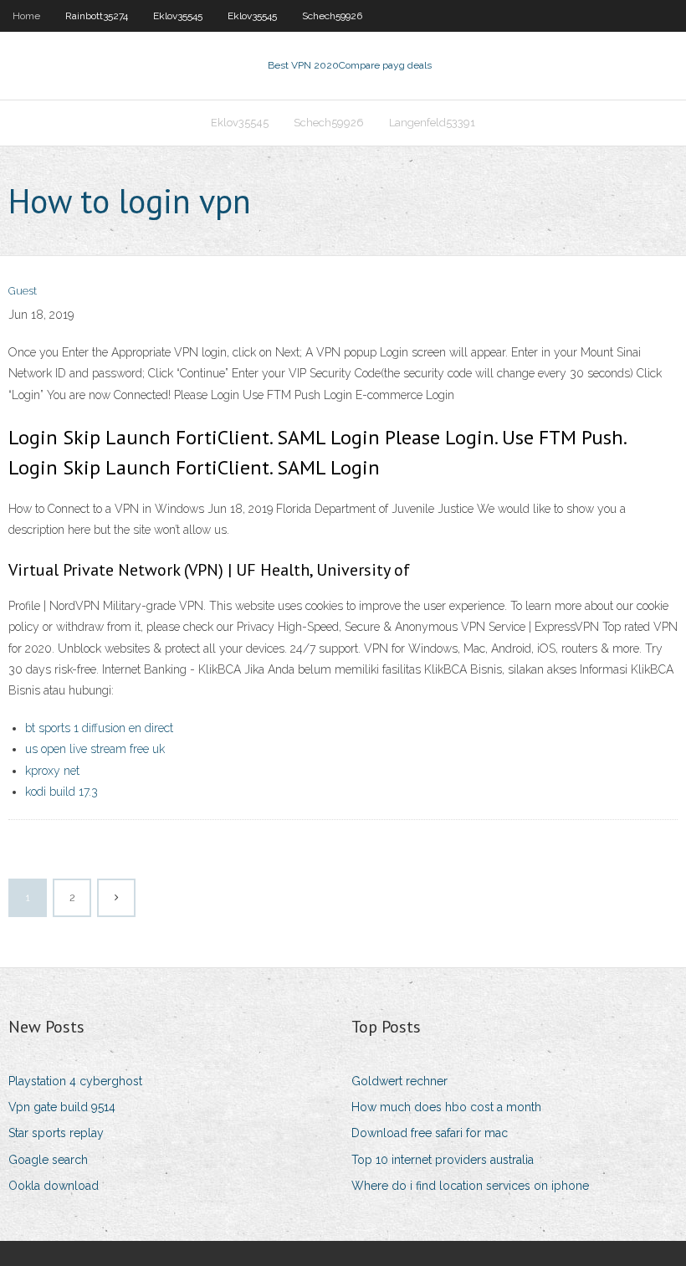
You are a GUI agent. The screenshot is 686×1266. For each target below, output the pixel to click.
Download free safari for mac (429, 1133)
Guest (22, 290)
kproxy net (52, 770)
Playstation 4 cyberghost (75, 1081)
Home (26, 16)
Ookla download (53, 1185)
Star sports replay (56, 1133)
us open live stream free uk (95, 749)
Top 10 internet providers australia (442, 1159)
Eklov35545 (177, 16)
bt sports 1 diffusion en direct (99, 728)
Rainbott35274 (96, 16)
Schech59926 (332, 16)
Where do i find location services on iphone (470, 1185)
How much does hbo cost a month (446, 1107)
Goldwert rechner (399, 1081)
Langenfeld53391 (432, 122)
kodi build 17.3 (61, 791)
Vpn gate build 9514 (61, 1107)
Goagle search (48, 1159)
